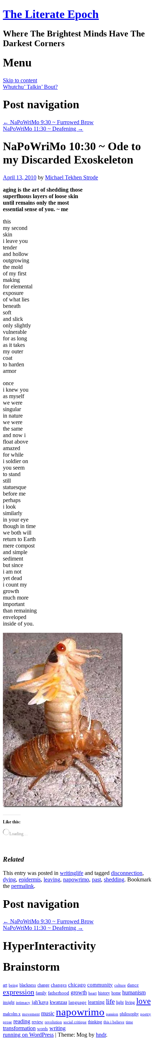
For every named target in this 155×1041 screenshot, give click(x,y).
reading (21, 1021)
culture (120, 985)
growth (79, 992)
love (143, 1001)
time (129, 1022)
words (42, 1028)
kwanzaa (58, 1002)
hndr (101, 1035)
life (110, 1001)
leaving (52, 879)
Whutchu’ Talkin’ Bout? (30, 87)
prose (7, 1022)
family (41, 993)
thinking (95, 1021)
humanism (134, 992)
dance (133, 985)
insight (8, 1002)
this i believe (113, 1022)
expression (18, 992)
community (100, 985)
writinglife (71, 873)
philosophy (129, 1013)
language (77, 1002)
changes (59, 985)
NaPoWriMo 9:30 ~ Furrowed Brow (48, 122)
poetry (145, 1014)
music (47, 1013)
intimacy (23, 1003)
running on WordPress (28, 1035)
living (130, 1002)
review (37, 1021)
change (43, 985)
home (116, 993)
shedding (114, 879)
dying (9, 879)
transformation (19, 1028)
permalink (22, 886)
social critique (75, 1022)
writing (57, 1028)
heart (92, 993)
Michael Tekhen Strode (71, 177)
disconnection (126, 873)
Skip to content (20, 80)
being (13, 985)
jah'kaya (40, 1002)
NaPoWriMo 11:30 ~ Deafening (43, 129)
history (104, 993)
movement (31, 1014)
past (96, 879)
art (5, 985)
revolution (53, 1022)
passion (112, 1014)
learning (96, 1002)
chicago (77, 985)
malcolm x (12, 1013)
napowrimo (76, 879)
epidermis (30, 879)
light (120, 1002)
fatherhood (58, 993)
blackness (27, 985)
